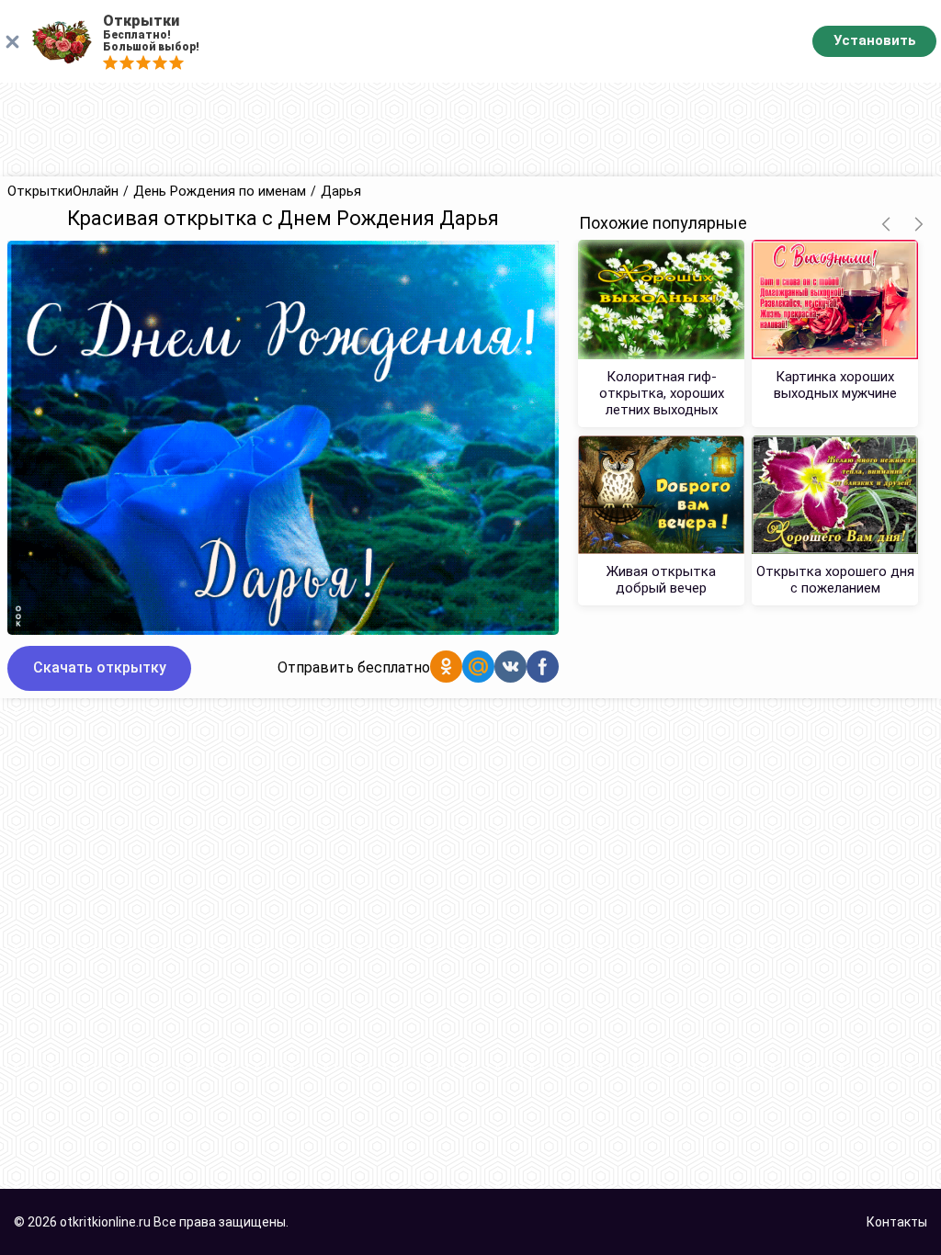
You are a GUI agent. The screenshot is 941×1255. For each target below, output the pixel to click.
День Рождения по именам (219, 191)
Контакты (897, 1222)
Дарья (341, 191)
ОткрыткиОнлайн (63, 191)
